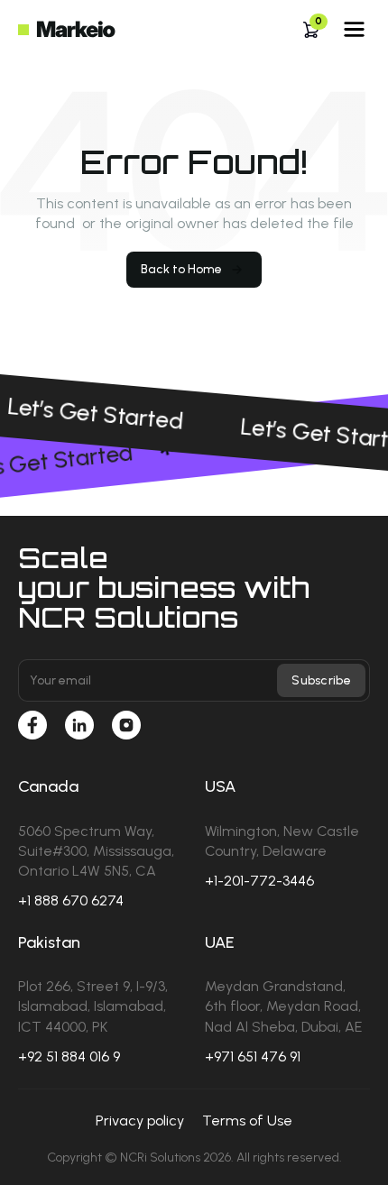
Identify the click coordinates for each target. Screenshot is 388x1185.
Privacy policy (140, 1120)
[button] (311, 30)
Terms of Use (247, 1120)
